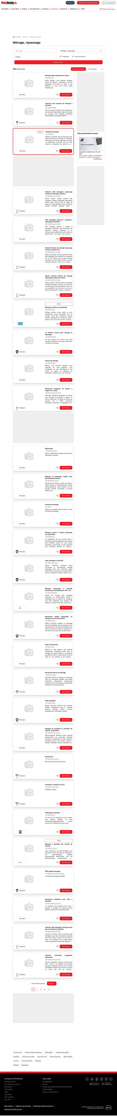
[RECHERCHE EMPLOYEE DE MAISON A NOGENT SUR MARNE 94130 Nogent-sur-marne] (29, 396)
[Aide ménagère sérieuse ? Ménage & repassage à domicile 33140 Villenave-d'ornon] (29, 227)
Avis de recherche (80, 56)
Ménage (16, 1065)
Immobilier (5, 9)
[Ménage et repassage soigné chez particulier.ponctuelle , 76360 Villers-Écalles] (29, 484)
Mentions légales (47, 1089)
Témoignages (8, 1089)
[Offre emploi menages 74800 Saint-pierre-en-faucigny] (29, 879)
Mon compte (8, 1106)
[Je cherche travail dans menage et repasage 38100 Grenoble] (29, 340)
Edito (83, 9)
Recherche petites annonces (43, 1106)
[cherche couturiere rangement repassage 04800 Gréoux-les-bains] (29, 963)
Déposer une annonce (23, 1106)
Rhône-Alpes (49, 1052)
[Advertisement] (26, 1034)
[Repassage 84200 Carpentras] (29, 456)
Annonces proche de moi (13, 1109)
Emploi (24, 9)
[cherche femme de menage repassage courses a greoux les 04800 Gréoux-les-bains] (29, 255)
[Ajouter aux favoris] (57, 94)
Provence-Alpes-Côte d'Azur (33, 1052)
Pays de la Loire (42, 1056)
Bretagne (38, 1061)
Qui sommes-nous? (10, 1081)
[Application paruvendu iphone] (94, 1083)
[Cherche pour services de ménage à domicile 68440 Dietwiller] (29, 111)
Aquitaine (16, 1056)
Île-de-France (18, 1052)
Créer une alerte (79, 69)
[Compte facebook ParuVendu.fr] (96, 1079)
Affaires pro (74, 9)
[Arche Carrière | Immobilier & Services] (108, 1107)
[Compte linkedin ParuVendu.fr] (92, 1079)
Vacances (63, 9)
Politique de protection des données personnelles (57, 1087)
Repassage (25, 1065)
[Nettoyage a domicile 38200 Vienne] (29, 820)
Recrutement (8, 1087)
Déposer (88, 2)
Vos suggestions (47, 1081)
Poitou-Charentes (55, 1056)
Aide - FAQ (7, 1099)
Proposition (65, 56)
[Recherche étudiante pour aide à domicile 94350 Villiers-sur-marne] (29, 907)
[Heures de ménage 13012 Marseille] (29, 368)
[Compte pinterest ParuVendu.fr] (106, 1079)
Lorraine (16, 1061)
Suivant (50, 983)
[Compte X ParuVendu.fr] (87, 1079)
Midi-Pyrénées (68, 1056)
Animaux (46, 9)
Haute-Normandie (27, 1061)
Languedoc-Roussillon (62, 1052)
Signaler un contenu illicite (50, 1092)
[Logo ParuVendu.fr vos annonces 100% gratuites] (9, 5)
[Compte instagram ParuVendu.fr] (101, 1079)
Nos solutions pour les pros (12, 1084)
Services (54, 9)
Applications (8, 1094)
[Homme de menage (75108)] (29, 512)
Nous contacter (9, 1097)
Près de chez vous (108, 9)
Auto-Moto (15, 9)
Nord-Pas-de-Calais (28, 1056)
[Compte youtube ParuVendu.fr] (111, 1079)
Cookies (44, 1084)
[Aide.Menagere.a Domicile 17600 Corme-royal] (29, 568)
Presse (6, 1092)
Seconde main (35, 9)
